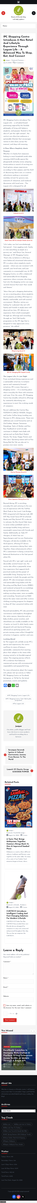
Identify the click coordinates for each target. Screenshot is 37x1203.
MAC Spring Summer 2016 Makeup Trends (17, 1134)
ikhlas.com (7, 1124)
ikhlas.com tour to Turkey (23, 1124)
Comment (7, 961)
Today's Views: (6, 1156)
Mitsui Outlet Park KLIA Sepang (14, 1138)
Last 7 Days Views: (7, 1164)
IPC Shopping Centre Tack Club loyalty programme (19, 699)
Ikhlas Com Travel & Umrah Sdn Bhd (15, 1131)
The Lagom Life (19, 703)
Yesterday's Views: (7, 1160)
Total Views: (5, 1172)
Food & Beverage (19, 833)
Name (5, 978)
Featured (14, 60)
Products (23, 905)
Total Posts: (5, 1176)
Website (6, 996)
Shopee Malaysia (9, 1141)
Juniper (8, 60)
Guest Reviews (15, 1054)
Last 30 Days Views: (8, 1168)
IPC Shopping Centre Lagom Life (19, 695)
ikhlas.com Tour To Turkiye (12, 1127)
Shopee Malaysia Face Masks (13, 1144)
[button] (31, 1031)
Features (21, 60)
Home (5, 26)
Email (5, 987)
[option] (19, 1052)
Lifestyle (16, 905)
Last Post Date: (6, 1180)
